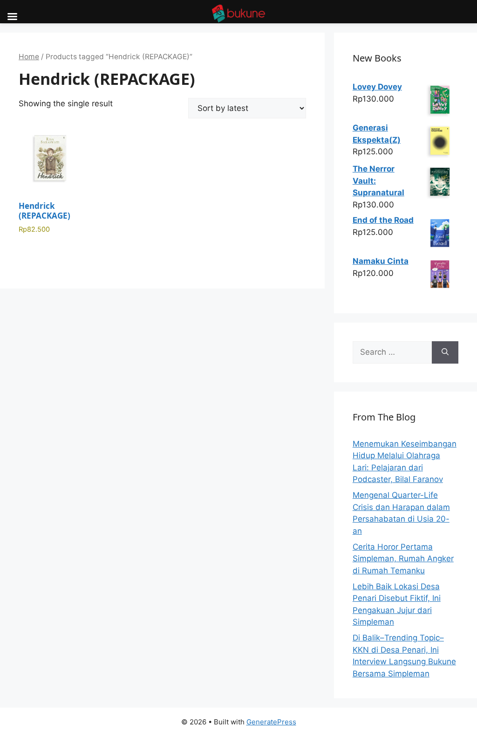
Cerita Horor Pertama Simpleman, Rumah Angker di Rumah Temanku (403, 558)
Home (29, 56)
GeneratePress (271, 721)
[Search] (445, 352)
